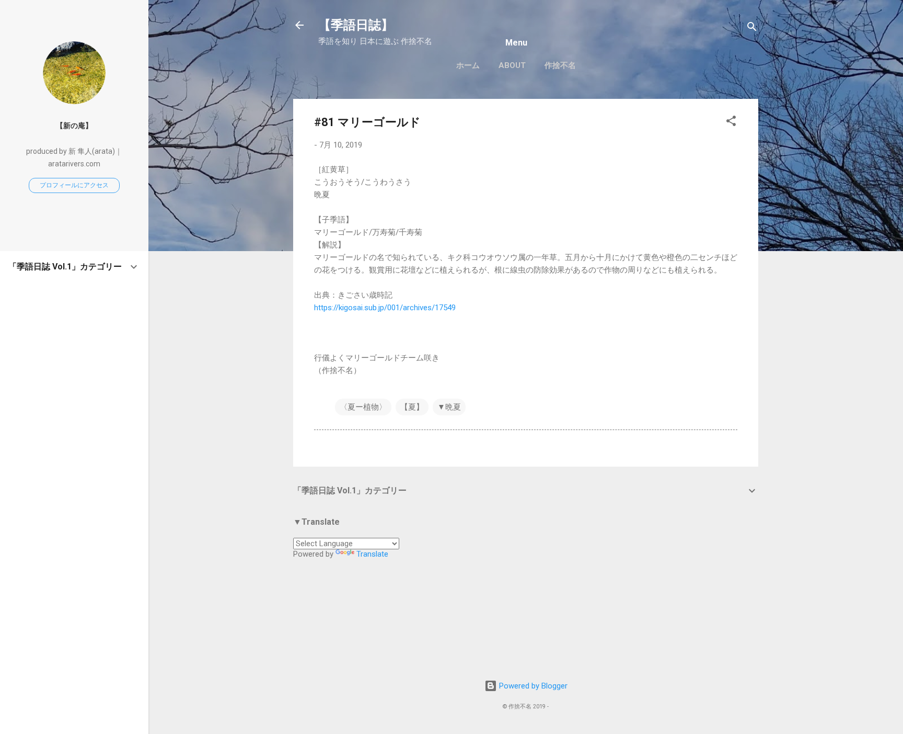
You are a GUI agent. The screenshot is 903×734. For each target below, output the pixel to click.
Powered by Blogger (532, 686)
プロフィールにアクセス (74, 185)
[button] (731, 123)
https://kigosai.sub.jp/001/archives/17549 (385, 307)
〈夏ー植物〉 (363, 407)
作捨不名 (560, 65)
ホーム (468, 65)
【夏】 (412, 407)
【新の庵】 (74, 125)
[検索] (752, 28)
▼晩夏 (449, 407)
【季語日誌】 (355, 25)
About (512, 65)
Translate (372, 554)
